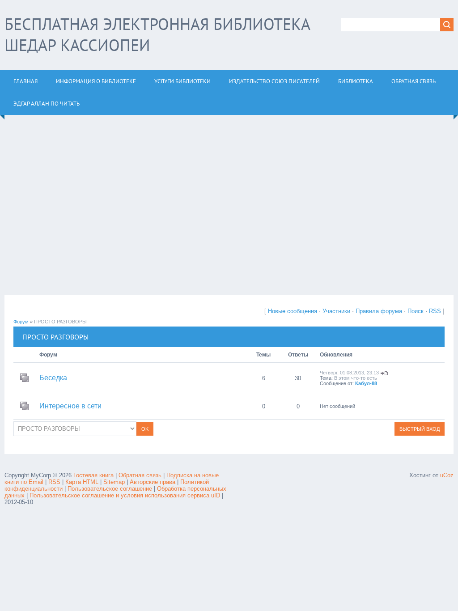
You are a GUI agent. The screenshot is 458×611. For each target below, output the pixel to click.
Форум (21, 321)
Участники (336, 311)
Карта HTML (81, 482)
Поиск (415, 311)
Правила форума (379, 311)
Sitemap (114, 482)
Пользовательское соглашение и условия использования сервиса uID (126, 495)
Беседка (53, 378)
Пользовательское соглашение (111, 488)
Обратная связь (140, 475)
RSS (435, 311)
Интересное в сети (70, 406)
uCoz (447, 475)
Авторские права (152, 482)
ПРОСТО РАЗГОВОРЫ (60, 321)
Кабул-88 (366, 383)
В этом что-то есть (355, 378)
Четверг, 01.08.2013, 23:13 (349, 372)
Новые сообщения (292, 311)
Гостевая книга (93, 475)
